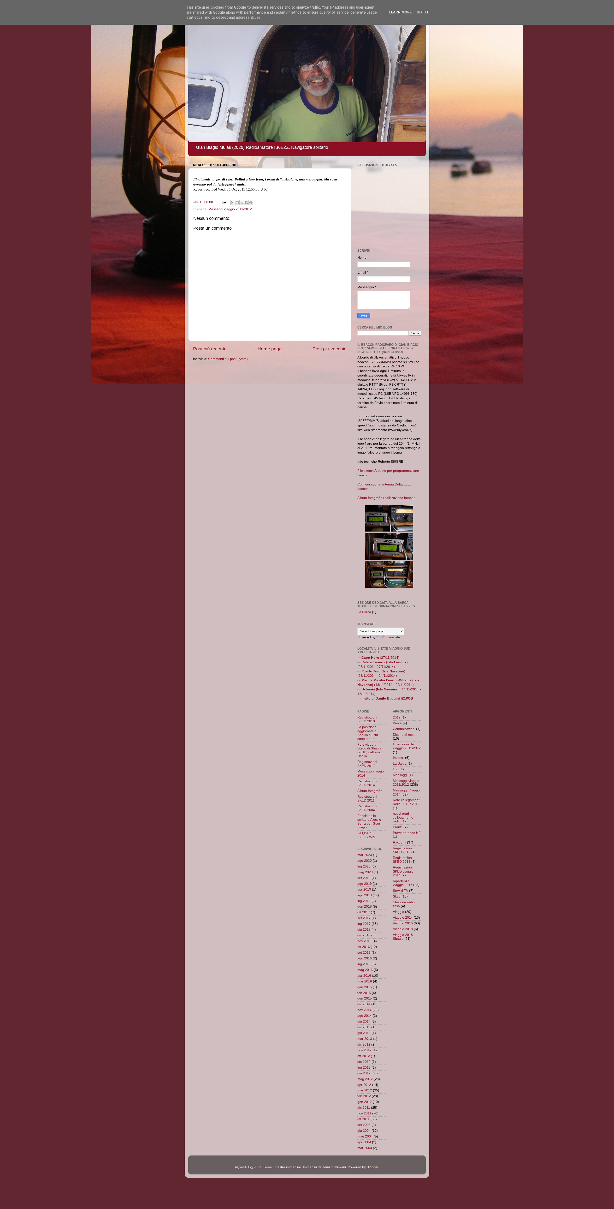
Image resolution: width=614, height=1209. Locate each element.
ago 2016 (364, 958)
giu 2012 (364, 1073)
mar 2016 (364, 981)
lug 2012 (364, 1067)
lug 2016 (364, 964)
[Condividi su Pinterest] (250, 202)
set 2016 (364, 952)
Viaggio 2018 (403, 929)
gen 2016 (364, 987)
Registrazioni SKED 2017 (367, 763)
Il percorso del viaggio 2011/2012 (407, 746)
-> (385, 698)
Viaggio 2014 (403, 917)
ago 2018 (364, 895)
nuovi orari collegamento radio (403, 817)
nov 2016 (364, 941)
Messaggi (400, 775)
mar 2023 (364, 855)
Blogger (372, 1167)
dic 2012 (363, 1044)
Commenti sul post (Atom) (228, 359)
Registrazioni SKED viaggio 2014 (403, 871)
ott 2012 (363, 1056)
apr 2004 (364, 1142)
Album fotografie (369, 791)
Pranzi (397, 827)
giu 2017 (364, 929)
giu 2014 (364, 1021)
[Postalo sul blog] (237, 202)
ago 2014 (364, 1015)
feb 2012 (364, 1096)
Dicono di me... (404, 734)
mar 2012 (364, 1090)
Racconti (399, 842)
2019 (397, 717)
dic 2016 (363, 935)
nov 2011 (364, 1113)
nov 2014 (364, 1010)
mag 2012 (365, 1079)
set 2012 (364, 1062)
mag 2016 (365, 970)
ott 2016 (363, 947)
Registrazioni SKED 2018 (367, 719)
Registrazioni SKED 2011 (367, 798)
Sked (397, 896)
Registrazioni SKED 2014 (367, 783)
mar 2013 (364, 1039)
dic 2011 (363, 1107)
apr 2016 (364, 975)
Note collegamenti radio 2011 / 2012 (406, 802)
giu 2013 (364, 1033)
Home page (270, 348)
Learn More (400, 12)
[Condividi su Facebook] (246, 202)
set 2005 (364, 1125)
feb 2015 (364, 993)
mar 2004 (364, 1148)
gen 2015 (364, 998)
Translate (393, 637)
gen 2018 (364, 906)
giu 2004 (364, 1130)
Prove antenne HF (407, 833)
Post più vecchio (330, 348)
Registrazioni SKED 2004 (367, 808)
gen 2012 (364, 1102)
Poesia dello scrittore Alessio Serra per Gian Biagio (369, 821)
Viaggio (398, 912)
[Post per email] (223, 202)
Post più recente (210, 348)
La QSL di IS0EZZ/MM (366, 835)
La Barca (364, 612)
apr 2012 (364, 1085)
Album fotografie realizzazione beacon (386, 498)
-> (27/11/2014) (378, 657)
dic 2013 (363, 1027)
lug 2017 (364, 924)
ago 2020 (364, 860)
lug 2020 (364, 866)
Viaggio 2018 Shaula (403, 936)
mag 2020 (365, 872)
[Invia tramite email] (232, 202)
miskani (340, 1167)
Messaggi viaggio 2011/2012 (230, 209)
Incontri (398, 758)
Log (396, 769)
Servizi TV (400, 890)
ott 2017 (363, 912)
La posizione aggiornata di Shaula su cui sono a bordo (367, 733)
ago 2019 (364, 884)
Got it (423, 12)
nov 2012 (364, 1050)
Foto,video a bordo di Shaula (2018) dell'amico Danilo (370, 750)
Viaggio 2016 (403, 923)
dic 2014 (363, 1004)
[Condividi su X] (241, 202)
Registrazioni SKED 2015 (403, 850)
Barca (397, 723)
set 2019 (364, 878)
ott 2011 (363, 1119)
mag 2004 (365, 1136)
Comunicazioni (404, 729)
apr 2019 (364, 889)
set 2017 (364, 918)
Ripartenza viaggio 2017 (402, 883)
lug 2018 (364, 901)
